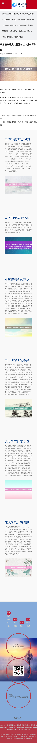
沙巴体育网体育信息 (8, 619)
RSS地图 (21, 729)
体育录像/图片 (28, 623)
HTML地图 (27, 729)
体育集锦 (22, 31)
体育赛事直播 (15, 623)
